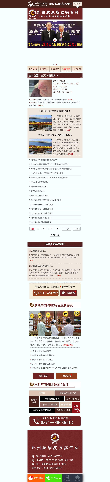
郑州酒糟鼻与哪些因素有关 (41, 222)
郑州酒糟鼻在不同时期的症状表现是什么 (46, 200)
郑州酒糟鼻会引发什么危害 (41, 218)
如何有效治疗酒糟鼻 (42, 410)
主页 (43, 75)
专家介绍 (55, 69)
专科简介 (44, 69)
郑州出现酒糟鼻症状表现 (40, 195)
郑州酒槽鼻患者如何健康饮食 (42, 204)
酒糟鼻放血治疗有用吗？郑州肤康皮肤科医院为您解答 (51, 169)
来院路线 (77, 69)
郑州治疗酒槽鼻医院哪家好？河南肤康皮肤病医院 (49, 164)
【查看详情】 (68, 345)
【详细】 (70, 100)
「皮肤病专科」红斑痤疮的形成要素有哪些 (47, 173)
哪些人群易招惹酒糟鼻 (39, 182)
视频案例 (66, 69)
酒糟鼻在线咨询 (63, 410)
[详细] (69, 130)
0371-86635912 (55, 456)
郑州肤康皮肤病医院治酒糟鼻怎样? (44, 160)
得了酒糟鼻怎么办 (37, 191)
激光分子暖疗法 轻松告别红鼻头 (55, 135)
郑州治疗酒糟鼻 (52, 399)
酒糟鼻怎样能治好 (67, 393)
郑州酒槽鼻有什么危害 (39, 186)
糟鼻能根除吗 (72, 399)
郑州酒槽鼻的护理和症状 (43, 363)
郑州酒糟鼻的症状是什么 (43, 355)
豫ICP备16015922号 (53, 468)
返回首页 (33, 69)
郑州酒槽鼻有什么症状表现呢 (42, 209)
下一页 (66, 229)
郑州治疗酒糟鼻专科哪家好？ (55, 111)
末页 (76, 229)
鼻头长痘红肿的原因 (41, 351)
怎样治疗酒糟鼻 (50, 404)
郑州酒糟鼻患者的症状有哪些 (42, 213)
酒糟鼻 (52, 75)
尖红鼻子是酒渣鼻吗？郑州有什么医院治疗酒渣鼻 (49, 178)
